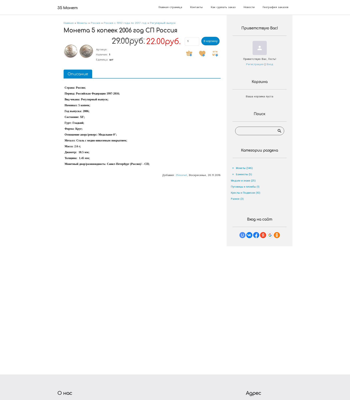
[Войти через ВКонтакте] (249, 235)
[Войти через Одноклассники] (277, 235)
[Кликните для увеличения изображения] (79, 51)
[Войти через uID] (242, 235)
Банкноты (244, 174)
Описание (78, 74)
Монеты (244, 168)
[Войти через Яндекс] (263, 235)
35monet (181, 175)
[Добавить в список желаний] (202, 53)
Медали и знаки (243, 181)
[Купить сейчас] (189, 53)
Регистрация (255, 64)
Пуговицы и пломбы (245, 187)
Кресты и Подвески (245, 193)
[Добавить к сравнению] (215, 53)
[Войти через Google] (270, 235)
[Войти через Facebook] (256, 235)
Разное (237, 199)
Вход (270, 64)
